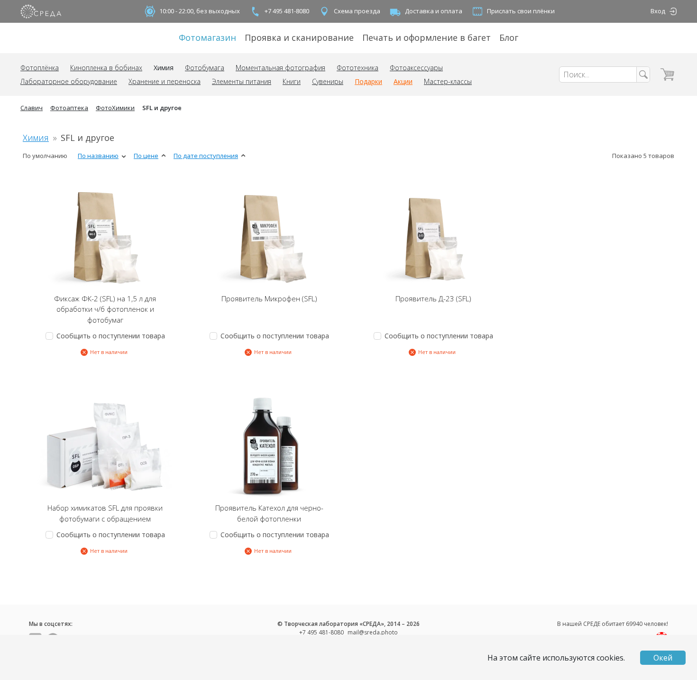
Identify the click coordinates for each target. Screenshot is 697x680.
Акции (403, 81)
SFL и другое (162, 107)
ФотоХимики (115, 107)
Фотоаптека (69, 107)
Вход (658, 11)
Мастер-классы (448, 81)
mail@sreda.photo (373, 632)
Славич (31, 107)
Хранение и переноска (164, 81)
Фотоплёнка (39, 67)
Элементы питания (241, 81)
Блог (508, 37)
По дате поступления (206, 155)
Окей (662, 657)
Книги (292, 81)
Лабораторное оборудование (68, 81)
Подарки (368, 81)
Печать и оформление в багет (426, 37)
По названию (98, 155)
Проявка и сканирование (299, 37)
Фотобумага (204, 67)
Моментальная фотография (280, 67)
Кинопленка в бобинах (106, 67)
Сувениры (327, 81)
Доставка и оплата (433, 11)
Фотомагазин (207, 37)
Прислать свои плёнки (521, 11)
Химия (164, 67)
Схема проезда (357, 11)
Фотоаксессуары (416, 67)
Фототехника (357, 67)
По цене (146, 155)
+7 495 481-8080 (287, 11)
